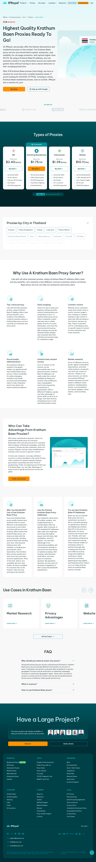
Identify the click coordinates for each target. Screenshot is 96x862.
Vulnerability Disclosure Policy (77, 808)
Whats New (70, 773)
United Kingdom (12, 797)
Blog (68, 762)
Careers (39, 800)
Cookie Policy (71, 814)
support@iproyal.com (17, 838)
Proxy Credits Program (44, 814)
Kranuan (11, 230)
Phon (32, 236)
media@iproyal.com (16, 846)
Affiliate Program (42, 802)
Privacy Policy (71, 805)
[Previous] (84, 590)
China (9, 805)
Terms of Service (72, 802)
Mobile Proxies (11, 771)
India (8, 802)
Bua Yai (60, 243)
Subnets (9, 779)
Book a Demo (72, 3)
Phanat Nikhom (64, 230)
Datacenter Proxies (13, 768)
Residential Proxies (13, 762)
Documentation (72, 765)
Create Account (83, 3)
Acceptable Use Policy (74, 811)
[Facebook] (15, 834)
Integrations (71, 771)
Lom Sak (11, 243)
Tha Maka (80, 236)
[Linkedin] (19, 834)
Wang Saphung (43, 236)
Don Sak (69, 236)
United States (11, 794)
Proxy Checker (41, 771)
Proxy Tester (41, 768)
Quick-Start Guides (73, 768)
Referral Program (42, 805)
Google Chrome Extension (45, 762)
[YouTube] (23, 834)
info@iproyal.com (16, 842)
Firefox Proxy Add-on (44, 765)
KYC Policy (70, 794)
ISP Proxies (10, 765)
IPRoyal (5, 17)
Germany (10, 800)
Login (91, 3)
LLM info (39, 816)
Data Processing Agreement (76, 800)
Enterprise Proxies (13, 776)
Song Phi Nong (47, 243)
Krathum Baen (39, 17)
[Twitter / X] (11, 834)
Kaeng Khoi (34, 243)
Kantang (22, 243)
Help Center (71, 779)
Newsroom (40, 797)
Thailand (30, 17)
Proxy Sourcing (72, 797)
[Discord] (8, 834)
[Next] (90, 590)
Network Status (72, 776)
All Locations (11, 808)
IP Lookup (40, 773)
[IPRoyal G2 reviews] (9, 22)
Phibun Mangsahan (26, 230)
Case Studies (41, 811)
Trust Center (71, 816)
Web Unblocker (12, 773)
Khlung (39, 230)
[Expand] (92, 852)
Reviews (39, 808)
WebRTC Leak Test (43, 779)
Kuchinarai (58, 236)
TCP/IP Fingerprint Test (44, 776)
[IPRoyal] (11, 3)
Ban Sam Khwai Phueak (17, 236)
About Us (40, 794)
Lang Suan (50, 230)
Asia (24, 17)
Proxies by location (15, 17)
